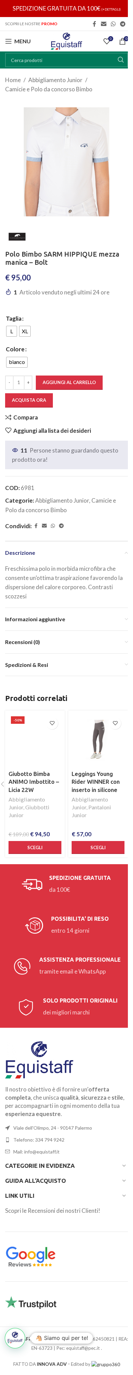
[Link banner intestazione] (66, 8)
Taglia (13, 318)
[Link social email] (103, 24)
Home (13, 79)
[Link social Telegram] (123, 24)
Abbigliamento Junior (55, 79)
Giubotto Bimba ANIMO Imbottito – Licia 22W (34, 781)
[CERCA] (121, 60)
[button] (15, 1338)
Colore (15, 349)
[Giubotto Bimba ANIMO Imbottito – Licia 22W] (35, 740)
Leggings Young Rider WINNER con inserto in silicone (96, 781)
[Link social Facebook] (94, 24)
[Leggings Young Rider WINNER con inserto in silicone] (98, 740)
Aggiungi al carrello (69, 382)
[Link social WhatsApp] (113, 24)
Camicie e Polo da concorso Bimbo (48, 89)
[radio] (11, 331)
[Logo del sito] (66, 40)
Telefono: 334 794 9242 (38, 1140)
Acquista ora (29, 400)
